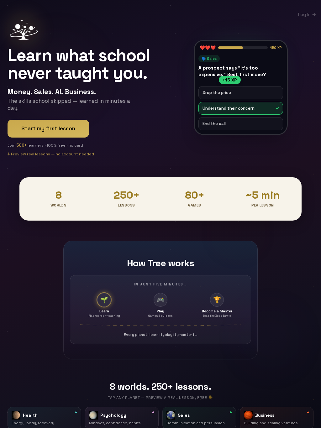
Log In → (307, 14)
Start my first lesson (48, 128)
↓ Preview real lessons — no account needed (51, 155)
